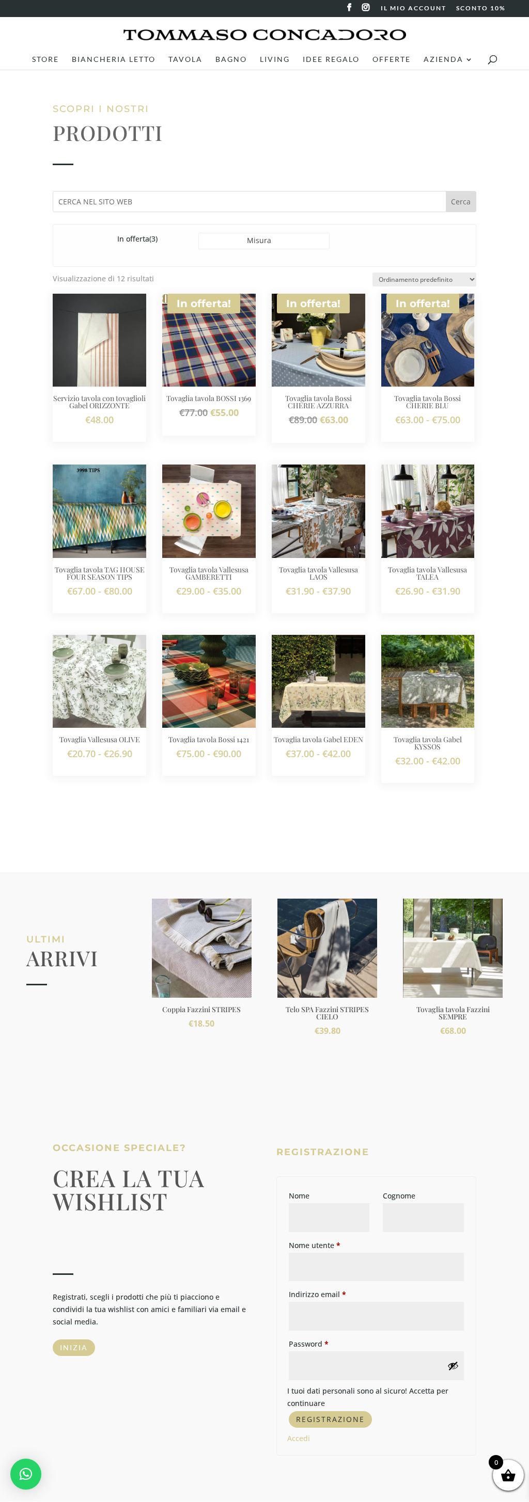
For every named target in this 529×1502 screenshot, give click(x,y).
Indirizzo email (317, 1294)
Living (275, 59)
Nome (299, 1196)
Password (309, 1344)
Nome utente (314, 1245)
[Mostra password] (453, 1365)
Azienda (443, 59)
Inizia (74, 1347)
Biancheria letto (113, 59)
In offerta (137, 239)
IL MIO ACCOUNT (413, 8)
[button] (25, 1474)
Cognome (399, 1196)
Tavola (185, 59)
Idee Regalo (331, 59)
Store (45, 59)
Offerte (391, 59)
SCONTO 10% (481, 8)
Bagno (231, 59)
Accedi (298, 1438)
